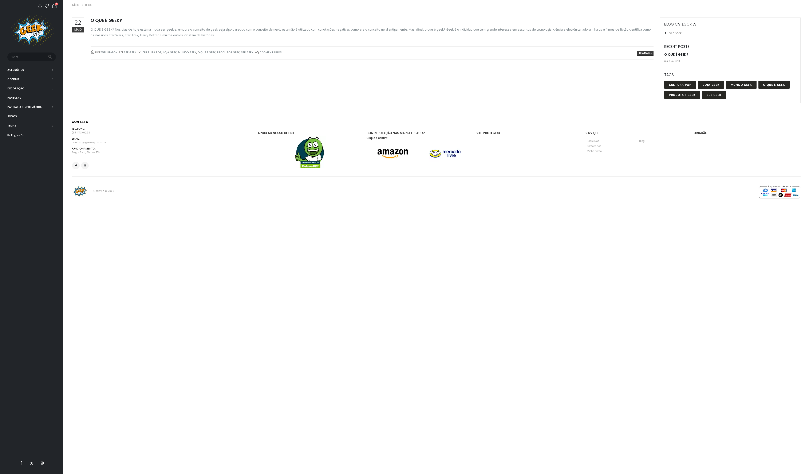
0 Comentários (271, 52)
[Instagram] (42, 463)
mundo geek (187, 52)
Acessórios (15, 70)
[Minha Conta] (40, 5)
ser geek (247, 52)
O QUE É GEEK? (106, 20)
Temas (11, 125)
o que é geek (207, 52)
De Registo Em (15, 135)
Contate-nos (594, 146)
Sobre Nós (593, 141)
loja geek (170, 52)
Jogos (12, 116)
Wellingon (109, 52)
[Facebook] (21, 463)
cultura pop (151, 52)
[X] (31, 463)
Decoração (15, 88)
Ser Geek (130, 52)
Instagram (85, 165)
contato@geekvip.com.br (89, 142)
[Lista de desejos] (46, 5)
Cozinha (13, 79)
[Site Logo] (31, 30)
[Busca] (50, 57)
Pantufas (14, 98)
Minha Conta (594, 151)
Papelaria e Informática (24, 107)
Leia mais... (645, 53)
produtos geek (228, 52)
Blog (641, 141)
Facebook (76, 165)
